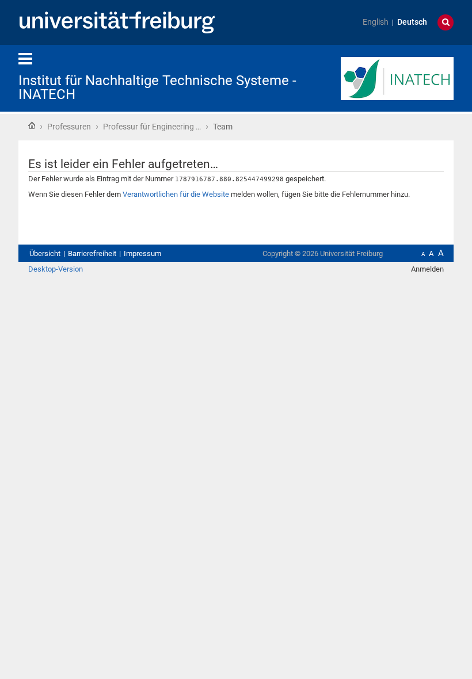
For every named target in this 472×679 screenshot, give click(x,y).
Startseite (31, 125)
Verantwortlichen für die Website (176, 194)
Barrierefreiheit (92, 253)
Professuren (69, 126)
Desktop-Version (55, 269)
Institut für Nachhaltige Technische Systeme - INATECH (157, 87)
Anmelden (427, 269)
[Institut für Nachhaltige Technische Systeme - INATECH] (397, 77)
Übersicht (44, 253)
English (376, 22)
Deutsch (412, 22)
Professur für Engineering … (152, 126)
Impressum (142, 253)
